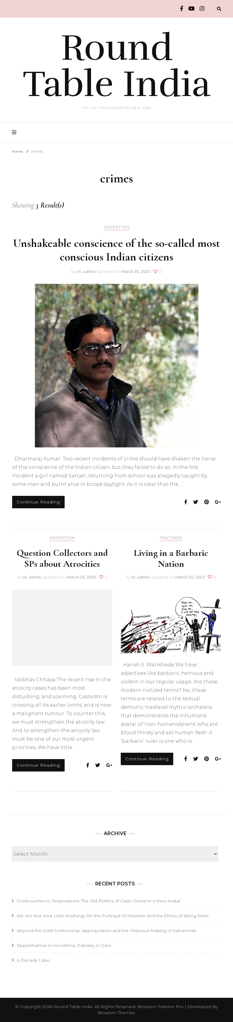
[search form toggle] (219, 9)
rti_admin (86, 271)
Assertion (116, 227)
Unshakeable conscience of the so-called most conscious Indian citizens (116, 250)
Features (171, 538)
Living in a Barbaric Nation (171, 558)
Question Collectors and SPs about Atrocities (62, 558)
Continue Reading (38, 502)
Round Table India (117, 66)
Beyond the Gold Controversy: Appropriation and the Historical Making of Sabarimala (106, 930)
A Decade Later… (34, 960)
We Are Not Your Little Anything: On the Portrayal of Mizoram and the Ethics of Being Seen (112, 915)
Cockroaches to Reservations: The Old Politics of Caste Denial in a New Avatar (99, 901)
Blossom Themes (116, 1012)
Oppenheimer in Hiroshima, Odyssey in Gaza (64, 945)
